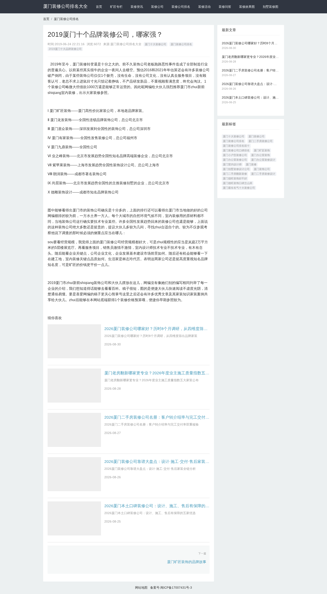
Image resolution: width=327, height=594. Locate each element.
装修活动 (204, 6)
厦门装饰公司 (262, 169)
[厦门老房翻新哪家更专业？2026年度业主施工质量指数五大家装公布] (74, 386)
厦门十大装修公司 (155, 44)
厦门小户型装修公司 (235, 155)
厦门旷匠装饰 (262, 150)
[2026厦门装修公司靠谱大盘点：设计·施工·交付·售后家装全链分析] (74, 474)
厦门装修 (251, 164)
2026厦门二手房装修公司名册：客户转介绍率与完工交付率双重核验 (157, 417)
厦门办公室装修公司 (235, 159)
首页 (99, 6)
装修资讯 (137, 6)
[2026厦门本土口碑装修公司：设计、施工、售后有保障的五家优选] (74, 518)
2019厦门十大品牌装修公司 (65, 49)
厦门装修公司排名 (66, 19)
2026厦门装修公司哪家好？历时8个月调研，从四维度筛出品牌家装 (157, 328)
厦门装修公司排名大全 (65, 6)
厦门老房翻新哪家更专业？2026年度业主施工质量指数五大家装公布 (157, 373)
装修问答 (225, 6)
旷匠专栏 (116, 6)
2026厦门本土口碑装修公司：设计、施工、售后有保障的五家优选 (157, 506)
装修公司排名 (181, 6)
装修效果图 (247, 6)
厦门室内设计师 (232, 164)
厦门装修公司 (256, 136)
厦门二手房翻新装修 (235, 173)
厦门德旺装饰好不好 (235, 178)
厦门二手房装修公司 (260, 141)
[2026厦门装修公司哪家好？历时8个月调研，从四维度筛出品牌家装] (74, 341)
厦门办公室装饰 (260, 155)
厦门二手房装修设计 (263, 173)
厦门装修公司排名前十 (236, 145)
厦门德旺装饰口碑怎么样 (237, 183)
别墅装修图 (270, 6)
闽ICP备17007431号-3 (176, 587)
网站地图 (141, 587)
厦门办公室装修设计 (263, 159)
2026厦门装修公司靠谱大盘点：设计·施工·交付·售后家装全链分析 (157, 461)
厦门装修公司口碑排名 (236, 150)
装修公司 (157, 6)
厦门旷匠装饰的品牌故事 (186, 562)
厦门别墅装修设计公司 (236, 169)
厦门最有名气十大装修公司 (239, 187)
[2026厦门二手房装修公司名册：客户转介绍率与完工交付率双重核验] (74, 430)
